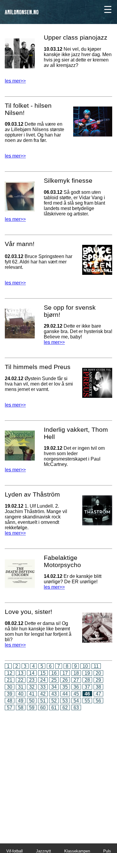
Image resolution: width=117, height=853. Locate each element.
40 (20, 693)
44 (65, 693)
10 (85, 666)
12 (9, 673)
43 (54, 693)
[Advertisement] (58, 773)
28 (87, 680)
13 (20, 673)
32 (31, 686)
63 (76, 707)
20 (98, 673)
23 (31, 680)
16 (54, 673)
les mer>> (15, 80)
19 (87, 673)
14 (31, 673)
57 (9, 707)
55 (87, 700)
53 (65, 700)
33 (43, 686)
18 (76, 673)
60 (43, 707)
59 (31, 707)
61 (54, 707)
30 (9, 686)
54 (76, 700)
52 (54, 700)
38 (98, 686)
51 (43, 700)
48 (9, 700)
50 (31, 700)
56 (98, 700)
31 (20, 686)
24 (43, 680)
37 (87, 686)
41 (31, 693)
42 (43, 693)
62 (65, 707)
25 (54, 680)
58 (20, 707)
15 (43, 673)
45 (76, 693)
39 (9, 693)
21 (9, 680)
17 (65, 673)
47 (98, 693)
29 (98, 680)
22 (20, 680)
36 (76, 686)
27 (76, 680)
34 (54, 686)
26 (65, 680)
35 (65, 686)
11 (96, 666)
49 (20, 700)
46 (87, 693)
